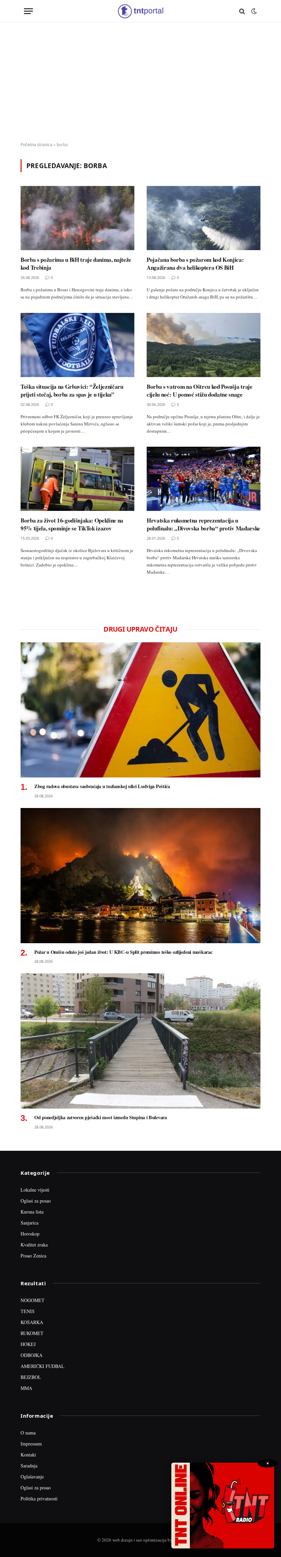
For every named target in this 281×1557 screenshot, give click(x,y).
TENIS (28, 1311)
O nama (28, 1432)
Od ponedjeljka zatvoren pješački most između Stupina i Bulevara (100, 1117)
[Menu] (28, 11)
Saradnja (29, 1465)
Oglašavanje (32, 1476)
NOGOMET (33, 1300)
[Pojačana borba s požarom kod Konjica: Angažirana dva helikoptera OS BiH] (203, 218)
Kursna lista (32, 1211)
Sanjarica (29, 1222)
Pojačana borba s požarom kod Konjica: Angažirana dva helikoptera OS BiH (195, 263)
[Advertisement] (140, 82)
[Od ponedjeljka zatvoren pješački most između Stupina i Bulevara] (140, 1041)
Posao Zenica (33, 1255)
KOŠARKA (32, 1322)
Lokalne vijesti (35, 1189)
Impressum (31, 1443)
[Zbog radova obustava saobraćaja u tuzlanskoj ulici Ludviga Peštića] (140, 709)
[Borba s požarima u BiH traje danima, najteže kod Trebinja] (77, 218)
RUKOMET (32, 1333)
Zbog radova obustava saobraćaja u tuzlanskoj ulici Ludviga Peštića (102, 786)
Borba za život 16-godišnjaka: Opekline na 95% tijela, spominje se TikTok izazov (72, 524)
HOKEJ (28, 1344)
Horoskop (30, 1233)
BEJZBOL (31, 1377)
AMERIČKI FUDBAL (42, 1366)
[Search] (242, 11)
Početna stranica (36, 145)
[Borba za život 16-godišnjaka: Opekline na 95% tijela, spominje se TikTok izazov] (77, 479)
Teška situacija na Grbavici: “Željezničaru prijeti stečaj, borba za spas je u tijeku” (72, 390)
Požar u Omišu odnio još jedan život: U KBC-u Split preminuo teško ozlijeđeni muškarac (123, 952)
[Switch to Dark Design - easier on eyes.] (253, 11)
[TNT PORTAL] (140, 11)
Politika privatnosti (39, 1498)
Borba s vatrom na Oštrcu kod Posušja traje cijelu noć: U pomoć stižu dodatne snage (200, 390)
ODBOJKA (31, 1355)
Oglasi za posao (36, 1200)
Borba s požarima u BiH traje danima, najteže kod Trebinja (76, 263)
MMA (26, 1388)
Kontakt (28, 1454)
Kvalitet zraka (34, 1244)
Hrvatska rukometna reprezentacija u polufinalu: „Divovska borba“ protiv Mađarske (203, 524)
